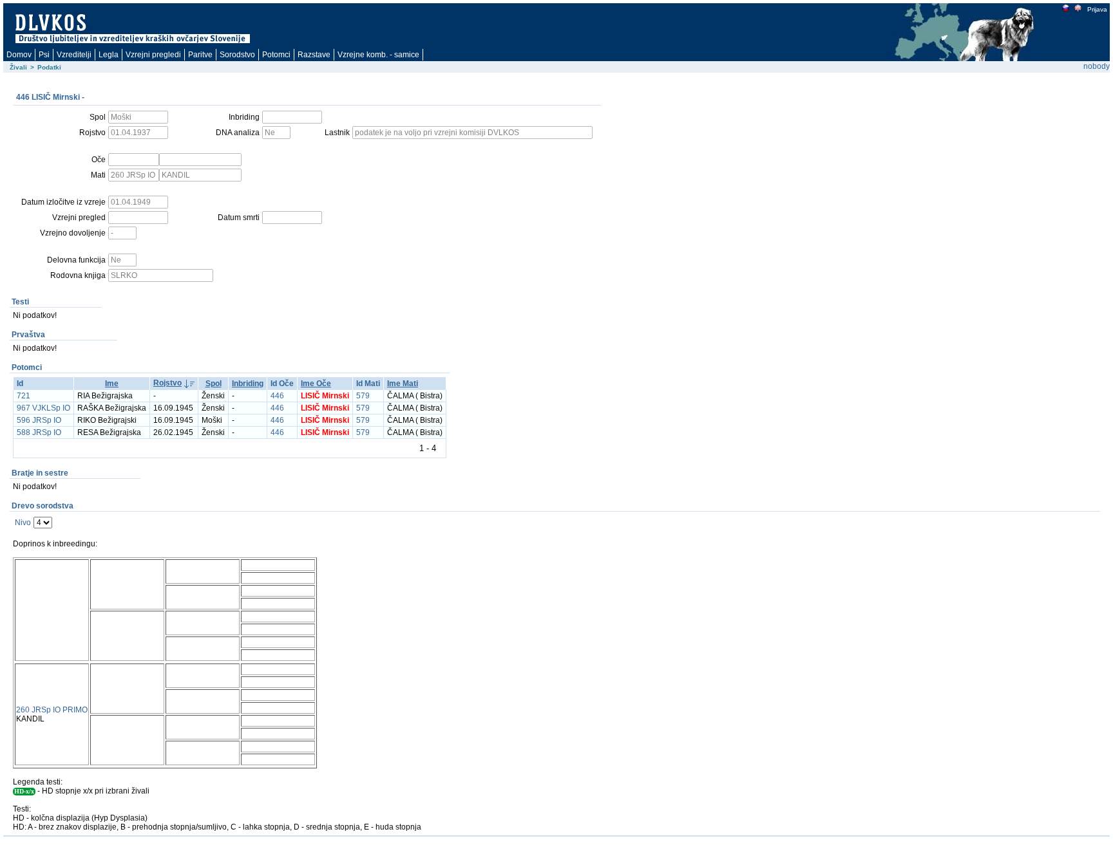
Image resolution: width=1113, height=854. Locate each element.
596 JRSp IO (39, 420)
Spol (213, 383)
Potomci (276, 54)
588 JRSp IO (39, 432)
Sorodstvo (237, 54)
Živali (18, 67)
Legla (109, 54)
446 (277, 395)
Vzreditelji (74, 54)
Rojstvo (167, 382)
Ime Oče (316, 383)
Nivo (23, 522)
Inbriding (247, 383)
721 (23, 395)
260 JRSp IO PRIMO (52, 709)
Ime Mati (402, 383)
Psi (44, 54)
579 (363, 395)
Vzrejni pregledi (153, 54)
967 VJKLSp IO (43, 408)
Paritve (200, 54)
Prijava (1097, 9)
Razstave (314, 54)
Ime (112, 383)
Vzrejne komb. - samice (378, 54)
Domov (19, 54)
